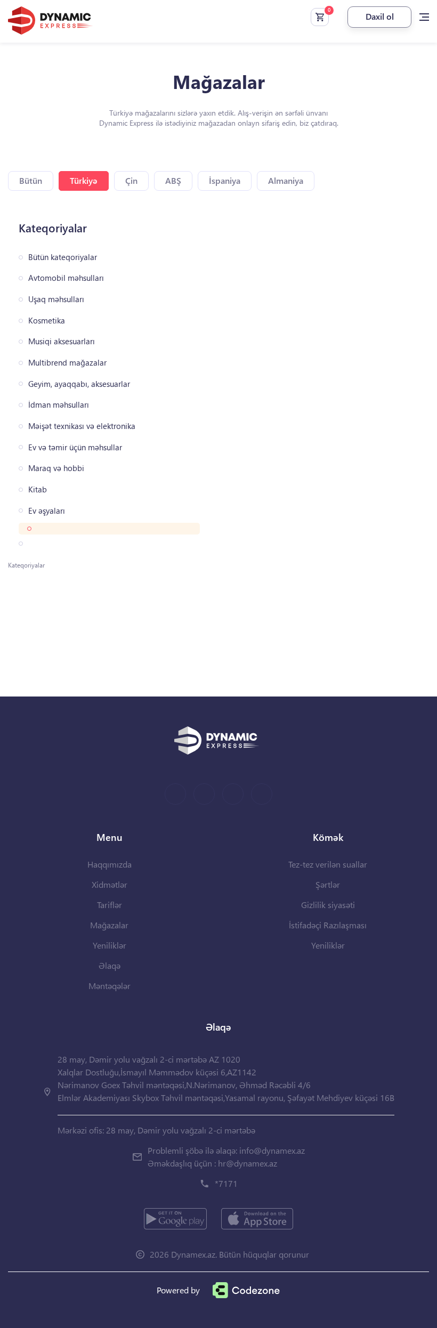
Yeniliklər (109, 945)
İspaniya (224, 180)
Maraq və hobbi (56, 468)
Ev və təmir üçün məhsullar (75, 447)
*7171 (226, 1183)
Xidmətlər (109, 884)
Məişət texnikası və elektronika (81, 426)
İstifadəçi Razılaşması (328, 924)
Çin (131, 180)
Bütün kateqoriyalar (62, 257)
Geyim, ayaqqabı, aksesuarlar (79, 384)
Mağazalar (109, 924)
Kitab (37, 489)
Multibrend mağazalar (67, 363)
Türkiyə (84, 180)
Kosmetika (46, 320)
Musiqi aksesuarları (61, 341)
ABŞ (173, 180)
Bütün (30, 180)
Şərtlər (327, 884)
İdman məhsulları (58, 405)
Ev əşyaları (46, 511)
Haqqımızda (109, 864)
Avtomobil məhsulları (66, 278)
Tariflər (109, 904)
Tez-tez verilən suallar (327, 864)
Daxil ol (380, 16)
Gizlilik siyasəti (328, 904)
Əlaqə (109, 965)
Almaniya (285, 180)
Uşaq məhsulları (56, 299)
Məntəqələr (109, 985)
